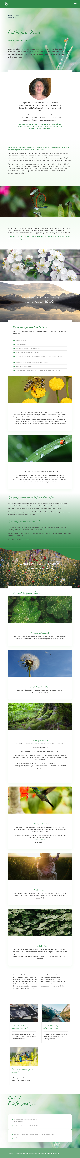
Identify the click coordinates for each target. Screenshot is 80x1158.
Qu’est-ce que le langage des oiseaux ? (22, 1070)
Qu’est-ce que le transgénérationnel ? (19, 1026)
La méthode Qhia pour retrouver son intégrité (52, 1026)
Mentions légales (53, 1153)
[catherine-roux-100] (5, 2)
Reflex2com (43, 1153)
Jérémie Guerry (40, 840)
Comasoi (26, 1153)
